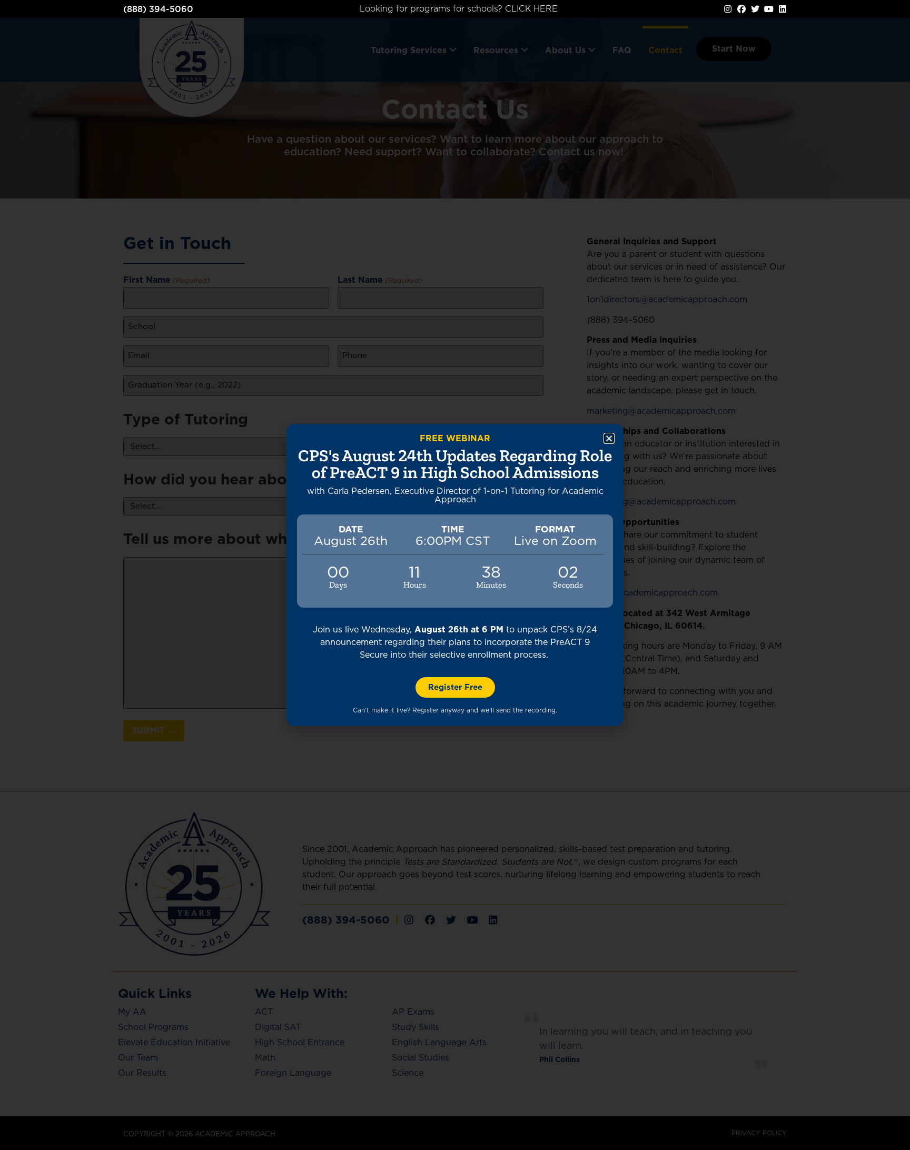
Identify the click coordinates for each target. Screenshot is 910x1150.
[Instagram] (728, 9)
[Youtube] (769, 9)
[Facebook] (741, 9)
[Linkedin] (782, 9)
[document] (455, 575)
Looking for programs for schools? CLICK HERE (459, 9)
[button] (609, 438)
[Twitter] (755, 9)
